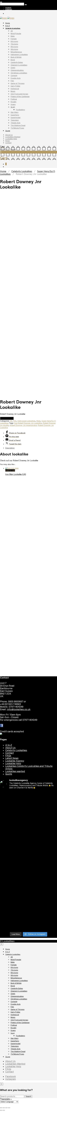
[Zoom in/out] (9, 1107)
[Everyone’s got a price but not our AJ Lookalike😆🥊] (28, 895)
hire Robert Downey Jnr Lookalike (28, 423)
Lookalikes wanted (15, 771)
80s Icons (14, 47)
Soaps (13, 104)
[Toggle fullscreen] (6, 1107)
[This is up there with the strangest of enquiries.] (28, 918)
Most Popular (16, 34)
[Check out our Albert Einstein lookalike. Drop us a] (28, 816)
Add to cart (10, 470)
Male (13, 36)
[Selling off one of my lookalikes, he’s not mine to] (28, 800)
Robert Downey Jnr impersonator (23, 425)
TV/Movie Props (17, 128)
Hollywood (15, 89)
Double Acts (15, 78)
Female (14, 39)
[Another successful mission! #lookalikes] (28, 873)
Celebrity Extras (17, 62)
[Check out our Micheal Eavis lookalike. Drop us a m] (28, 867)
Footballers (20, 110)
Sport (13, 107)
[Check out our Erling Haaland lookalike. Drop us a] (28, 844)
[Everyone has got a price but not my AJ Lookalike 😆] (28, 889)
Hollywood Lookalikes (26, 421)
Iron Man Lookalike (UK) (15, 474)
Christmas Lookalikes (19, 73)
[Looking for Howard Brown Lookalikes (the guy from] (28, 859)
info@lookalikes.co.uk (18, 709)
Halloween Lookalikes (19, 55)
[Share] (4, 1107)
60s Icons (14, 41)
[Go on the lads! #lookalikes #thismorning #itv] (28, 884)
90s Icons (14, 49)
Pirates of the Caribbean (20, 97)
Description (10, 448)
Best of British (16, 57)
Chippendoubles (17, 70)
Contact (8, 143)
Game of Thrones (17, 83)
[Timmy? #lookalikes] (28, 793)
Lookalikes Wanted (12, 137)
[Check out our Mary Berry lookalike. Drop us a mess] (28, 926)
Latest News (11, 758)
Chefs (13, 68)
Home (7, 23)
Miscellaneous (16, 52)
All (12, 31)
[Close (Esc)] (1, 1107)
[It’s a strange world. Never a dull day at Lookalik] (28, 911)
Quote (7, 131)
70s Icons (14, 44)
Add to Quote (7, 418)
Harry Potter (15, 86)
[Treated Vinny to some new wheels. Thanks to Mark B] (28, 852)
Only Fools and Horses (19, 94)
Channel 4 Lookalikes (19, 65)
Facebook (8, 7)
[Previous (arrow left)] (1, 1110)
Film (12, 81)
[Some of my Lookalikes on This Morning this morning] (28, 878)
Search (28, 1096)
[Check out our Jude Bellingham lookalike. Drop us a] (28, 835)
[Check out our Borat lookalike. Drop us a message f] (28, 904)
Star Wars (14, 112)
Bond (13, 60)
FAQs (7, 141)
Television (15, 120)
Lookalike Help (11, 139)
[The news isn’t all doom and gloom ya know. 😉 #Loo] (28, 823)
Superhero (15, 115)
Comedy (14, 76)
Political (14, 99)
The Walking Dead (18, 125)
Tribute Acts (15, 123)
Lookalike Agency (14, 761)
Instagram (8, 9)
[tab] (31, 448)
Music (13, 91)
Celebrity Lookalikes (12, 28)
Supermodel (15, 118)
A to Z (7, 26)
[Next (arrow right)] (4, 1110)
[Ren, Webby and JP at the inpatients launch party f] (28, 807)
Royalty (13, 102)
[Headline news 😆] (28, 828)
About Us (9, 135)
